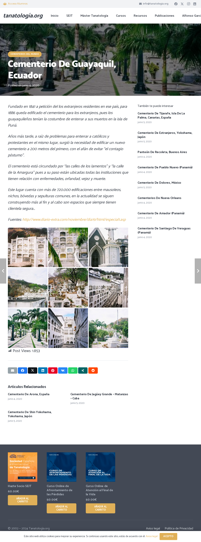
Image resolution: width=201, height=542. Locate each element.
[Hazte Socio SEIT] (22, 467)
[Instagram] (188, 4)
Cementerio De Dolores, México (159, 182)
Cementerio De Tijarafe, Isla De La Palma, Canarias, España (161, 115)
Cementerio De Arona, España (28, 394)
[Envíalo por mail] (12, 370)
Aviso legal (153, 528)
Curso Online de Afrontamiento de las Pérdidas (59, 490)
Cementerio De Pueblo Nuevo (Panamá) (165, 167)
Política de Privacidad (179, 528)
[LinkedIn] (195, 4)
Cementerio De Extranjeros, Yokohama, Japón (165, 135)
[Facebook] (176, 4)
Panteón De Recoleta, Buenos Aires (162, 152)
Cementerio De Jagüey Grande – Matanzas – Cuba (99, 396)
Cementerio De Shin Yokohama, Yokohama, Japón (30, 414)
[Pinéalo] (53, 370)
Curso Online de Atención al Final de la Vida (99, 490)
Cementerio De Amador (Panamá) (161, 213)
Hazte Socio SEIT (19, 486)
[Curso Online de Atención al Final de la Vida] (100, 467)
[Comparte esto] (22, 370)
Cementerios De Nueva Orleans (159, 198)
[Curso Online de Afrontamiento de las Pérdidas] (61, 467)
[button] (128, 15)
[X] (182, 4)
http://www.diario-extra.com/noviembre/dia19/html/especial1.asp (74, 219)
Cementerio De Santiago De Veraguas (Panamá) (164, 230)
